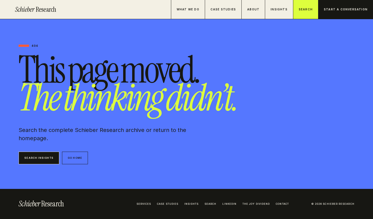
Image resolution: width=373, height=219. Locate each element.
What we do (188, 9)
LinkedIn (229, 203)
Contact (282, 203)
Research (35, 9)
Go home (75, 157)
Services (144, 203)
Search (306, 9)
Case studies (223, 9)
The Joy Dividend (256, 203)
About (253, 9)
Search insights (39, 157)
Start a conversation (346, 9)
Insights (279, 9)
